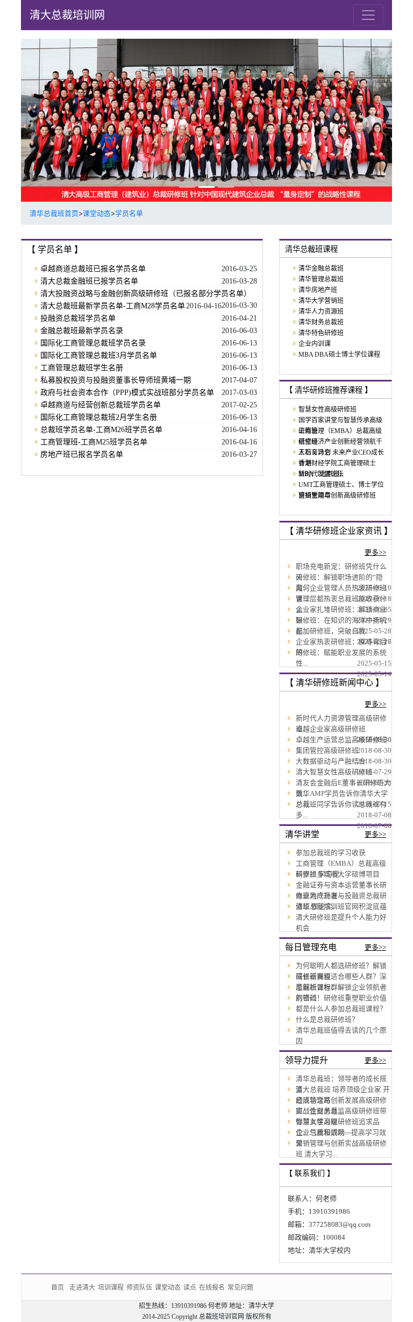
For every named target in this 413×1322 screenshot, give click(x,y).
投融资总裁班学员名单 (78, 318)
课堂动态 (97, 213)
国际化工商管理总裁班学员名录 (93, 343)
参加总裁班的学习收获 (331, 853)
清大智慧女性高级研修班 (334, 772)
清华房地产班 (317, 290)
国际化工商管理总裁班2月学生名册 (98, 417)
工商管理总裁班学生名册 (81, 368)
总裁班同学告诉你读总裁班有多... (341, 810)
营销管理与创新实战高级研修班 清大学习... (341, 1149)
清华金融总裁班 (321, 268)
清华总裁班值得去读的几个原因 (341, 1036)
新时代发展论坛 (321, 474)
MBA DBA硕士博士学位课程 (339, 354)
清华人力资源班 (321, 311)
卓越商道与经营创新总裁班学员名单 (100, 405)
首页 (57, 1287)
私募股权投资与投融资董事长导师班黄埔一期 (115, 380)
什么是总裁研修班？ (327, 1019)
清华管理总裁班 (321, 279)
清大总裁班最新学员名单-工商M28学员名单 (112, 306)
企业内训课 (314, 344)
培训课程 (111, 1287)
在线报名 (212, 1287)
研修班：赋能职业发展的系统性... (341, 658)
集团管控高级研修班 (327, 750)
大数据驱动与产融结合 (331, 761)
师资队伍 (139, 1287)
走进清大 (82, 1287)
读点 (189, 1287)
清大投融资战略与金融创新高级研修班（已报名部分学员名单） (145, 293)
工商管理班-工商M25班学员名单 (93, 442)
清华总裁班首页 (54, 213)
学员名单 (129, 213)
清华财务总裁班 (321, 322)
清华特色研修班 (321, 333)
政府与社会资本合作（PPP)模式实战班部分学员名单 (127, 392)
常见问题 (240, 1287)
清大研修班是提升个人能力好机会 (341, 923)
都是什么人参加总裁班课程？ (341, 1009)
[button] (49, 120)
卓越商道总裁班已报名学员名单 (93, 269)
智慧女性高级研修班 (327, 409)
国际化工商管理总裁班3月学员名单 (98, 355)
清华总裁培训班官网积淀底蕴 (341, 906)
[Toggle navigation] (368, 15)
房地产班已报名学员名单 (81, 454)
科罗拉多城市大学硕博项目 (338, 874)
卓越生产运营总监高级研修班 (341, 740)
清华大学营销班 (321, 301)
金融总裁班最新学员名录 (81, 331)
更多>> (375, 552)
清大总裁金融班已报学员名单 (89, 281)
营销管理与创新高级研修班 (337, 495)
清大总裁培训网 (67, 15)
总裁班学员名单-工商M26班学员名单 (101, 430)
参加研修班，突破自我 (331, 631)
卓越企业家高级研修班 (331, 729)
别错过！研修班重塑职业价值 (341, 998)
